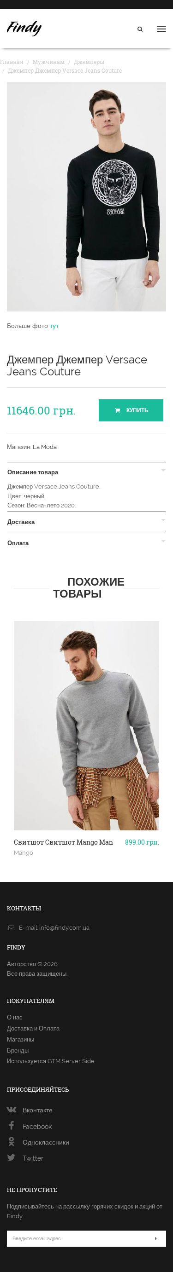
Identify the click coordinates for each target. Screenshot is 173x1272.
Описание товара (32, 472)
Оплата (18, 543)
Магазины (20, 1039)
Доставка (21, 522)
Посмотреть (86, 809)
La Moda (45, 446)
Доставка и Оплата (33, 1028)
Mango (23, 852)
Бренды (18, 1050)
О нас (15, 1017)
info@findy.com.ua (64, 927)
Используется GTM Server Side (51, 1061)
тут (54, 325)
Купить (137, 410)
